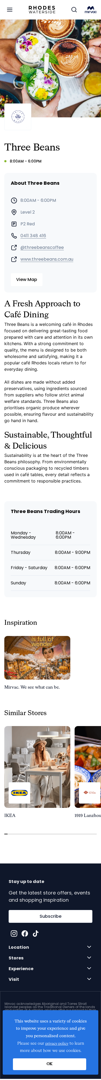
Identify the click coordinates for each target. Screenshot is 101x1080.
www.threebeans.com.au (46, 259)
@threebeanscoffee (42, 247)
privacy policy (56, 1044)
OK (50, 1064)
